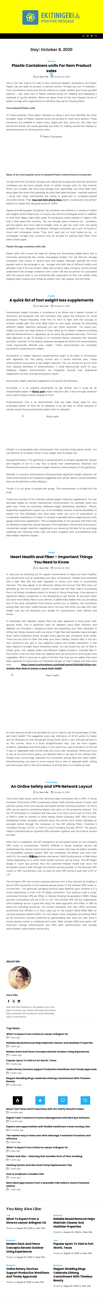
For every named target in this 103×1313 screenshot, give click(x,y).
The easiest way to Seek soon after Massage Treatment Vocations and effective (48, 1137)
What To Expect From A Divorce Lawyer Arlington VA (37, 1034)
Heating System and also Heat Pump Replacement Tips (39, 1165)
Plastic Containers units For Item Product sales (51, 68)
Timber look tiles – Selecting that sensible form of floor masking (44, 1156)
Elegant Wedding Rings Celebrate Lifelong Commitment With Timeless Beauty (48, 1080)
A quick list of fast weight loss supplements (51, 300)
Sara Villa (43, 77)
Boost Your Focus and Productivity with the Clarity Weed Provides (45, 1108)
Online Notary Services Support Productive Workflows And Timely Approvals (51, 1069)
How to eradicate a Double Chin (25, 1174)
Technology (51, 782)
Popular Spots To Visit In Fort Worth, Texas (31, 1060)
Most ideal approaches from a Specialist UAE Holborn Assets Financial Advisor (47, 1184)
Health (51, 296)
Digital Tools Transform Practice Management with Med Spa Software (48, 1117)
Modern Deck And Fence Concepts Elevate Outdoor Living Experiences (47, 1051)
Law (8, 1215)
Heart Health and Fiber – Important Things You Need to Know (51, 559)
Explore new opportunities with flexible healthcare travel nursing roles (48, 1126)
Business (57, 1215)
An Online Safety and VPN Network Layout (51, 786)
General (51, 61)
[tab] (17, 1100)
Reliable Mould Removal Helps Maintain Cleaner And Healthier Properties (49, 1042)
